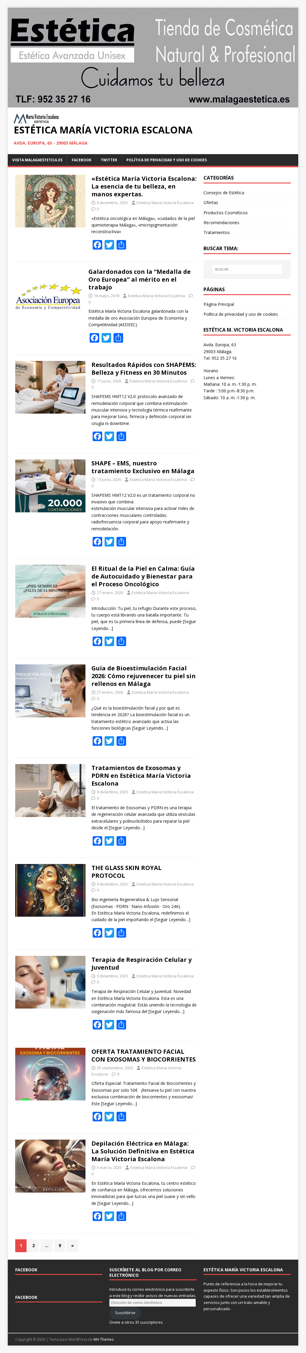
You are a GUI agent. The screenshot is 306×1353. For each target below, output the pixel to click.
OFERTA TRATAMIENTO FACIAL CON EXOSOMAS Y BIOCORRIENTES (143, 1055)
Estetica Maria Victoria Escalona (165, 202)
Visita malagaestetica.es (37, 160)
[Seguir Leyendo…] (150, 728)
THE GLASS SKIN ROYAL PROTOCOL (126, 872)
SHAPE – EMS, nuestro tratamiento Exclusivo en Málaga (143, 467)
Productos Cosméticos (226, 212)
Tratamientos (217, 232)
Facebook (26, 1269)
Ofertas (211, 202)
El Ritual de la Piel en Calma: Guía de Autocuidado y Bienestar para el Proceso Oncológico (143, 576)
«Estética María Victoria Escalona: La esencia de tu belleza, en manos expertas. (144, 186)
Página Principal (219, 304)
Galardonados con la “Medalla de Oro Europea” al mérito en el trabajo (139, 279)
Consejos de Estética (224, 192)
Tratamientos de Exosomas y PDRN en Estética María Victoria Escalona (141, 775)
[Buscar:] (247, 269)
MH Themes (104, 1339)
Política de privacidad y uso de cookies (166, 160)
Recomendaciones (221, 222)
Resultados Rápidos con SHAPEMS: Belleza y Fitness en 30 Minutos (143, 368)
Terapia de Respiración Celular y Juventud (141, 963)
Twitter (109, 160)
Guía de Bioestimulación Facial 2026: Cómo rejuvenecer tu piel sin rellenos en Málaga (143, 676)
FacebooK (81, 160)
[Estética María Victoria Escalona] (153, 104)
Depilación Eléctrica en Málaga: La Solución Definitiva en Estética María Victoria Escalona (143, 1151)
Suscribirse (125, 1312)
